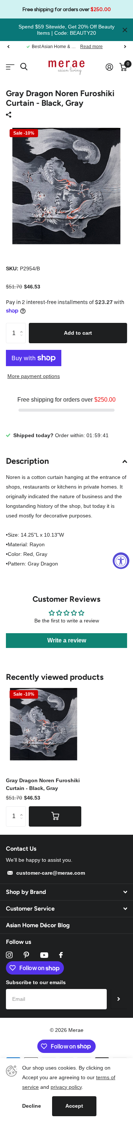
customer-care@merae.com (50, 873)
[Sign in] (109, 67)
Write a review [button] (66, 640)
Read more (91, 46)
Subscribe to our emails (36, 982)
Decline (31, 1106)
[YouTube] (44, 955)
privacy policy (66, 1087)
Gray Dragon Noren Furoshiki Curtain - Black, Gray (43, 784)
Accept (74, 1106)
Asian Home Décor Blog (38, 925)
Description (27, 461)
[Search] (23, 66)
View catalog (10, 67)
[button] (8, 47)
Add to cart (78, 333)
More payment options (33, 376)
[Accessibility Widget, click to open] (121, 560)
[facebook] (61, 955)
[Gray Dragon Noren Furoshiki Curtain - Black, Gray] (43, 724)
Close (125, 29)
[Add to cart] (55, 816)
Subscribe (118, 999)
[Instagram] (9, 955)
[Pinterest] (26, 955)
